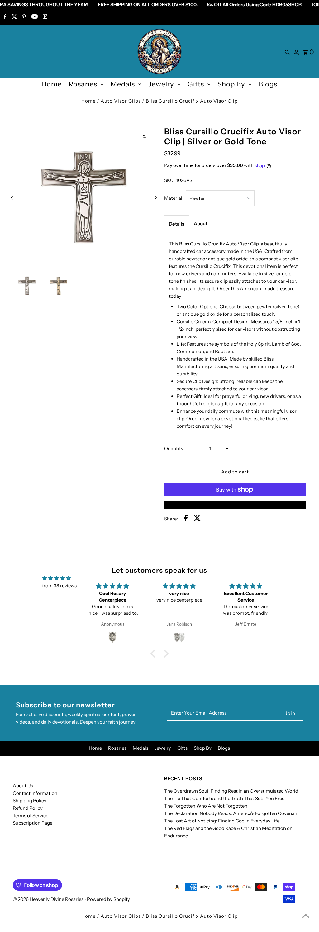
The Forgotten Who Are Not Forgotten (205, 806)
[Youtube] (34, 17)
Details (176, 224)
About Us (23, 786)
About (200, 223)
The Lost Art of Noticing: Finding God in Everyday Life (221, 821)
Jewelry (161, 84)
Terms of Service (30, 815)
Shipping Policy (29, 801)
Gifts (196, 84)
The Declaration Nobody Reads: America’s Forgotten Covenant (231, 813)
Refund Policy (28, 808)
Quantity (173, 448)
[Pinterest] (23, 17)
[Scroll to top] (306, 916)
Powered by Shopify (108, 899)
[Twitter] (13, 17)
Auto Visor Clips (121, 101)
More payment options (235, 505)
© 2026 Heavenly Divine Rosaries (48, 899)
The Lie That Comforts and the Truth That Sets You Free (224, 798)
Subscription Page (32, 823)
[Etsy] (44, 17)
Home (51, 84)
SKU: (169, 180)
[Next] (156, 198)
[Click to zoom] (145, 137)
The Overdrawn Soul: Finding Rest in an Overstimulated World (231, 791)
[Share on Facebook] (186, 519)
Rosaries (83, 84)
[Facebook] (4, 17)
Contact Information (35, 793)
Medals (123, 84)
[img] (56, 578)
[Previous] (12, 198)
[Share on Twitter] (197, 519)
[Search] (287, 51)
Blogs (268, 84)
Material (173, 198)
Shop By (231, 84)
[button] (154, 653)
